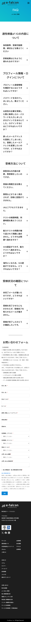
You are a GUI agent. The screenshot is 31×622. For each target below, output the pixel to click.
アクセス (18, 546)
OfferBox (4, 549)
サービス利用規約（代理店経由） (10, 608)
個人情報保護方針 (6, 473)
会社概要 (18, 543)
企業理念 (18, 549)
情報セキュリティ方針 (7, 596)
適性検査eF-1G (5, 543)
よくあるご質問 (5, 591)
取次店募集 (4, 588)
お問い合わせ (5, 585)
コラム (3, 563)
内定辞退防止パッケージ (8, 546)
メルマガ (4, 574)
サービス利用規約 (6, 605)
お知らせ (4, 560)
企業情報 (18, 540)
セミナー (4, 566)
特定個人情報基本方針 (7, 599)
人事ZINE (4, 552)
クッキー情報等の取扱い (8, 602)
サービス (4, 540)
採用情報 (4, 571)
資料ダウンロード (6, 577)
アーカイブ (4, 568)
